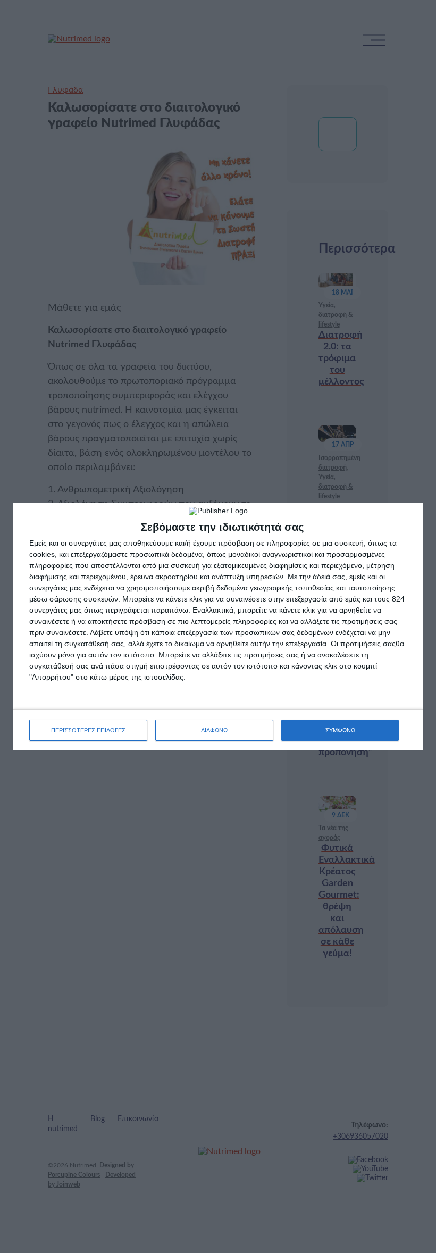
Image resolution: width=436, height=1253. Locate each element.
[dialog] (218, 626)
